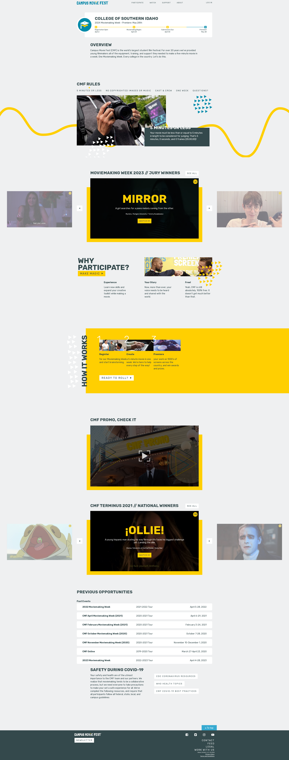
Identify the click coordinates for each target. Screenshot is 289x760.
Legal (210, 746)
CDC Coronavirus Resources (176, 676)
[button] (79, 208)
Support (166, 3)
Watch (153, 3)
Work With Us (204, 749)
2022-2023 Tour (144, 660)
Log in (209, 3)
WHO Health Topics (169, 683)
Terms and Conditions (207, 756)
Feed (210, 743)
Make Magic (90, 273)
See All (192, 173)
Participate (138, 3)
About (180, 3)
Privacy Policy (209, 754)
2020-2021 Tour (144, 615)
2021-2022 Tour (144, 607)
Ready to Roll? (115, 377)
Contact (208, 740)
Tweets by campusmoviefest (123, 734)
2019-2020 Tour (144, 651)
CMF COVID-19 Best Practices (176, 691)
